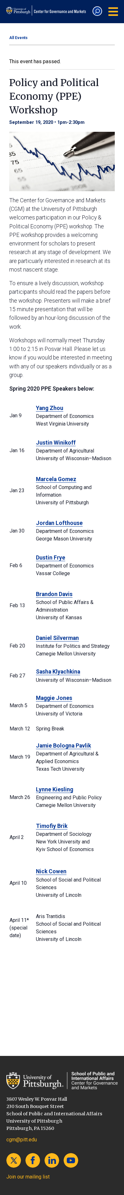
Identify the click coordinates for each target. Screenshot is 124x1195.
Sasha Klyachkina (58, 671)
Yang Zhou (49, 408)
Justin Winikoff (56, 443)
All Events (18, 38)
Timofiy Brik (51, 826)
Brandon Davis (54, 594)
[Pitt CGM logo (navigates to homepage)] (47, 10)
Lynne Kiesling (54, 789)
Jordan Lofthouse (59, 523)
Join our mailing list (28, 1177)
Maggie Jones (54, 698)
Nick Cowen (51, 871)
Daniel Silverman (57, 638)
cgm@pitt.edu (21, 1140)
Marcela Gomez (56, 479)
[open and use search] (97, 11)
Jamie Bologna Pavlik (63, 745)
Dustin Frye (50, 557)
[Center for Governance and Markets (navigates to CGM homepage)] (62, 1080)
